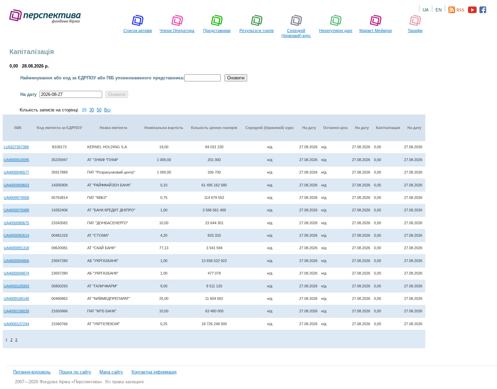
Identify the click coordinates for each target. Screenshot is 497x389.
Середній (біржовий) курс (296, 33)
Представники (217, 30)
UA (426, 9)
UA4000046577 (16, 172)
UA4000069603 (16, 185)
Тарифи (415, 30)
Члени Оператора (177, 30)
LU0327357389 (16, 147)
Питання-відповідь (32, 371)
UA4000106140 (16, 298)
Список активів (137, 30)
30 (91, 109)
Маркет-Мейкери (375, 30)
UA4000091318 (16, 248)
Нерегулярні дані (335, 30)
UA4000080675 (16, 223)
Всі (107, 109)
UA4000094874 (16, 273)
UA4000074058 (16, 198)
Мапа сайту (111, 371)
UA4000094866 (16, 261)
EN (438, 9)
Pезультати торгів (256, 30)
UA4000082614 (16, 235)
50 (99, 109)
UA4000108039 (16, 311)
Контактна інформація (154, 371)
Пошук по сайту (75, 371)
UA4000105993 (16, 286)
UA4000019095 (16, 160)
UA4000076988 (16, 210)
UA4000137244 (16, 324)
